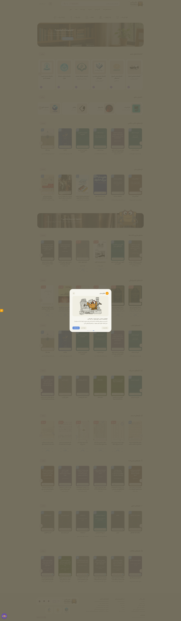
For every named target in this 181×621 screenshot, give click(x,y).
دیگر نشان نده (105, 328)
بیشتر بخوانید (76, 328)
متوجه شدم (83, 328)
